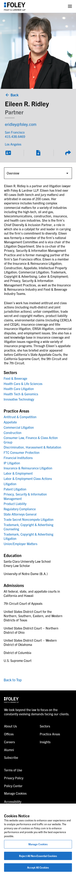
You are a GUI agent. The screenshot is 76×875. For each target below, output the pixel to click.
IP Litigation (12, 463)
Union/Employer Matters (20, 544)
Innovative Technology (19, 399)
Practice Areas (50, 734)
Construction (12, 433)
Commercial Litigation (19, 427)
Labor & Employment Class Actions (28, 478)
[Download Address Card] (8, 153)
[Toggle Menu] (70, 6)
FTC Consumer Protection (22, 452)
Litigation (10, 484)
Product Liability (15, 504)
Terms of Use (13, 770)
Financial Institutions (18, 458)
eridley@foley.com (20, 124)
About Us (10, 726)
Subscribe (11, 757)
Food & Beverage (15, 378)
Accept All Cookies (38, 867)
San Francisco (15, 132)
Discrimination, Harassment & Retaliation (32, 447)
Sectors (45, 726)
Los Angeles (13, 144)
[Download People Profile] (38, 153)
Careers (9, 742)
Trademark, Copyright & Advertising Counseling (28, 527)
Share (68, 153)
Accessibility (12, 802)
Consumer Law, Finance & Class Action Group (31, 440)
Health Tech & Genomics (21, 394)
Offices (9, 734)
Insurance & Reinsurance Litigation (28, 468)
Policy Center (13, 786)
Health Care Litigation (19, 389)
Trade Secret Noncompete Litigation (29, 519)
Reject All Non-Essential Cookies (38, 856)
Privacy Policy (13, 778)
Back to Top (13, 679)
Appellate (10, 422)
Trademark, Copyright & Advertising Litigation (28, 536)
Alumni (9, 750)
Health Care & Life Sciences (23, 384)
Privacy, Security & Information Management (25, 496)
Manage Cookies (38, 844)
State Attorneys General (20, 514)
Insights (45, 742)
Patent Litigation (15, 489)
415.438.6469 (15, 136)
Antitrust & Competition (20, 417)
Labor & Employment (18, 473)
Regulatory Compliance (20, 509)
